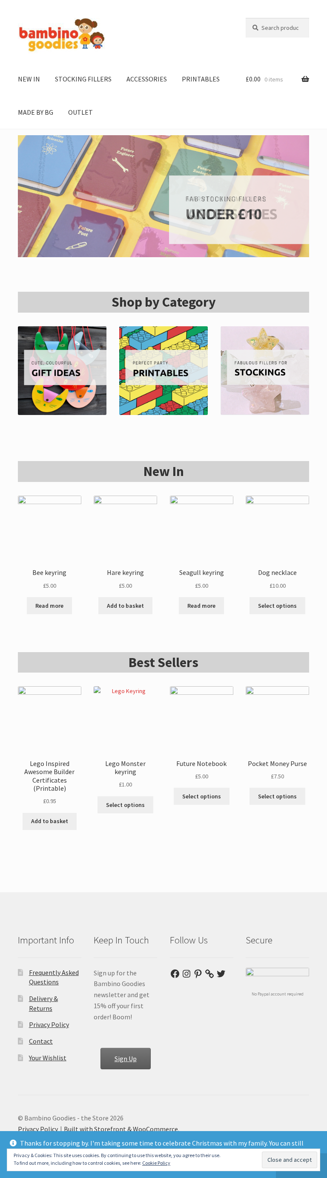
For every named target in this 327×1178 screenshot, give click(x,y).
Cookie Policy (156, 1163)
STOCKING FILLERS (83, 79)
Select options (277, 605)
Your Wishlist (47, 1057)
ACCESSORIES (146, 79)
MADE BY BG (35, 112)
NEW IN (29, 79)
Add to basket (125, 605)
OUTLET (80, 112)
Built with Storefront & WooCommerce (121, 1129)
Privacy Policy (49, 1024)
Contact (41, 1041)
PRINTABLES (201, 79)
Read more (49, 605)
